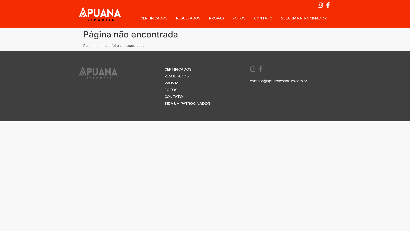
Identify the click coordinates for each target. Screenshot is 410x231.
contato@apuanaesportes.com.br (278, 81)
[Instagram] (320, 5)
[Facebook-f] (328, 5)
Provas (216, 18)
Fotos (239, 18)
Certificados (154, 18)
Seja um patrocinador (304, 18)
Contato (263, 18)
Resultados (188, 18)
